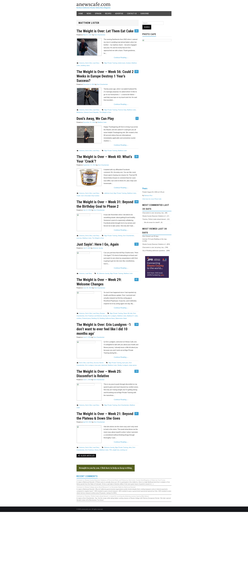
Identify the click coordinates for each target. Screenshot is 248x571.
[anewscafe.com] (93, 5)
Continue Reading (121, 57)
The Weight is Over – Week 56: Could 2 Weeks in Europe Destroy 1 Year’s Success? (105, 76)
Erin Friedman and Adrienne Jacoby (96, 316)
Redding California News (107, 318)
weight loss (116, 450)
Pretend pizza (86, 318)
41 (136, 279)
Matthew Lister (131, 110)
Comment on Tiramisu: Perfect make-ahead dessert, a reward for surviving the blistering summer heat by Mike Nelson (113, 496)
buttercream (121, 63)
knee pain (98, 365)
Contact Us (132, 13)
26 (136, 31)
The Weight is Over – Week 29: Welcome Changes (99, 281)
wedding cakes (85, 65)
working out (123, 450)
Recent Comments (87, 476)
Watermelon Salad (121, 318)
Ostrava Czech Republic (91, 112)
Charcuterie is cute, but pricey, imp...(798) (155, 247)
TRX (110, 450)
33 (136, 71)
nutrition (79, 318)
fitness (97, 450)
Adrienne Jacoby (98, 248)
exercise (79, 238)
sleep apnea (133, 365)
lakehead (104, 365)
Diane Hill (126, 313)
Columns (81, 63)
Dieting (120, 235)
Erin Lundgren (112, 316)
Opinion (98, 13)
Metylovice (80, 112)
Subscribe (144, 13)
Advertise (119, 13)
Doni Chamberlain (99, 35)
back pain (125, 362)
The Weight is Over (105, 112)
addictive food (108, 193)
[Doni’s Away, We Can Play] (89, 134)
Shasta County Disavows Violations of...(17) (155, 216)
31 (136, 413)
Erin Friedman (89, 450)
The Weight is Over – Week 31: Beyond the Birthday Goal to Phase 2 (105, 204)
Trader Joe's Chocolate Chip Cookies (88, 195)
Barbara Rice (148, 195)
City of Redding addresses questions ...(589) (156, 250)
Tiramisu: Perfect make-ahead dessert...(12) (156, 219)
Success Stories (99, 362)
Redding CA (95, 318)
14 (136, 324)
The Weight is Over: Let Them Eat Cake (105, 31)
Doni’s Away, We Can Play (95, 118)
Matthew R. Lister (132, 316)
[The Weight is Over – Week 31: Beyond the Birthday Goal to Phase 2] (89, 221)
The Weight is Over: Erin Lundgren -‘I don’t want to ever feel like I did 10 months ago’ (104, 329)
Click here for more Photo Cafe (151, 199)
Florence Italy (122, 110)
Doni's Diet (88, 63)
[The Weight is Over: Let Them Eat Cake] (89, 47)
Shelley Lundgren (123, 365)
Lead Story (96, 63)
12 (136, 244)
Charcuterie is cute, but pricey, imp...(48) (154, 213)
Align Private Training (110, 63)
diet (131, 313)
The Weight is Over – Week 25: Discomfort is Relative (99, 373)
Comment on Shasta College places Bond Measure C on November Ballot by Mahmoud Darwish (106, 487)
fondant (128, 63)
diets (130, 447)
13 (136, 371)
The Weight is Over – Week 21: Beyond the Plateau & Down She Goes (105, 416)
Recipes (108, 13)
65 (97, 273)
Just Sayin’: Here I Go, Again (98, 244)
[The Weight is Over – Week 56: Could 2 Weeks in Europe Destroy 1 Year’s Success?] (89, 96)
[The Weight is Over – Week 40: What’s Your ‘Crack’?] (89, 177)
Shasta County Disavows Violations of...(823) (156, 244)
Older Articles (87, 456)
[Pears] (156, 111)
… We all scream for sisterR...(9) (152, 222)
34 (136, 201)
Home (80, 13)
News (89, 13)
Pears (144, 188)
